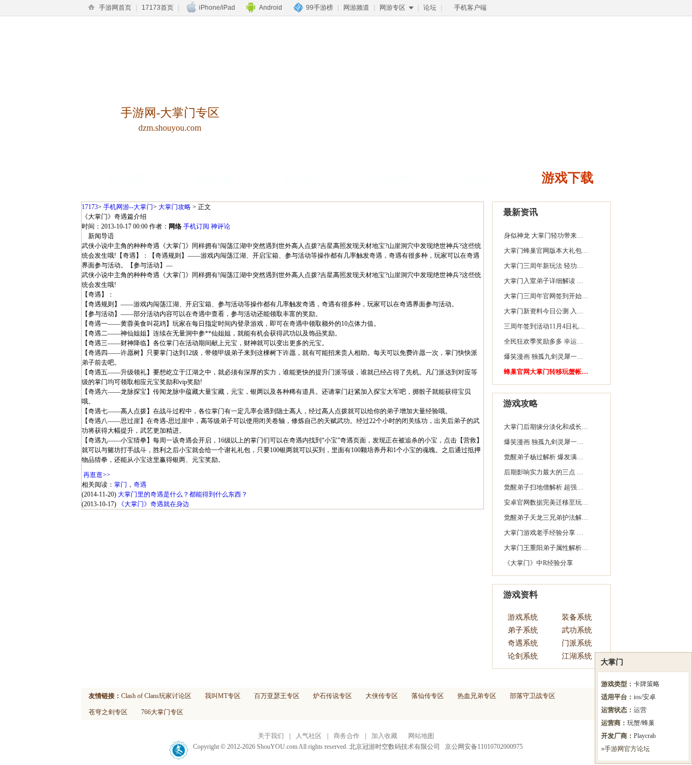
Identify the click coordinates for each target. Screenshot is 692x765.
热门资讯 (302, 178)
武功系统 (577, 630)
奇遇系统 (523, 643)
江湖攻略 (391, 178)
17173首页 (158, 7)
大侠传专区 (381, 696)
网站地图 (421, 736)
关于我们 (271, 736)
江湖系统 (577, 656)
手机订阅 (196, 226)
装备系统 (577, 617)
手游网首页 (115, 7)
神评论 (220, 226)
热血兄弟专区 (476, 696)
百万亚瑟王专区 (277, 696)
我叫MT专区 (223, 696)
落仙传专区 (427, 696)
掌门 (120, 484)
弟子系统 (523, 630)
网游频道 (356, 7)
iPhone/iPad (217, 7)
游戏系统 (523, 617)
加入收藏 (384, 736)
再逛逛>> (96, 475)
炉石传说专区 (332, 696)
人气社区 (309, 736)
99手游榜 (319, 7)
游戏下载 (568, 178)
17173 (90, 207)
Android (270, 7)
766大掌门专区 (162, 712)
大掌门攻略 (174, 207)
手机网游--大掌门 (128, 207)
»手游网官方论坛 (625, 749)
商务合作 (347, 736)
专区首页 (125, 178)
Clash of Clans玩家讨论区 (156, 696)
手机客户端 (470, 7)
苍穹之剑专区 (108, 712)
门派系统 (577, 643)
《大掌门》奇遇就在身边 (153, 504)
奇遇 (140, 484)
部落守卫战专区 (532, 696)
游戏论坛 (480, 178)
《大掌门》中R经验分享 (538, 563)
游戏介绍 (214, 178)
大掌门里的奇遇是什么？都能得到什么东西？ (183, 494)
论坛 (429, 7)
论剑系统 (523, 656)
